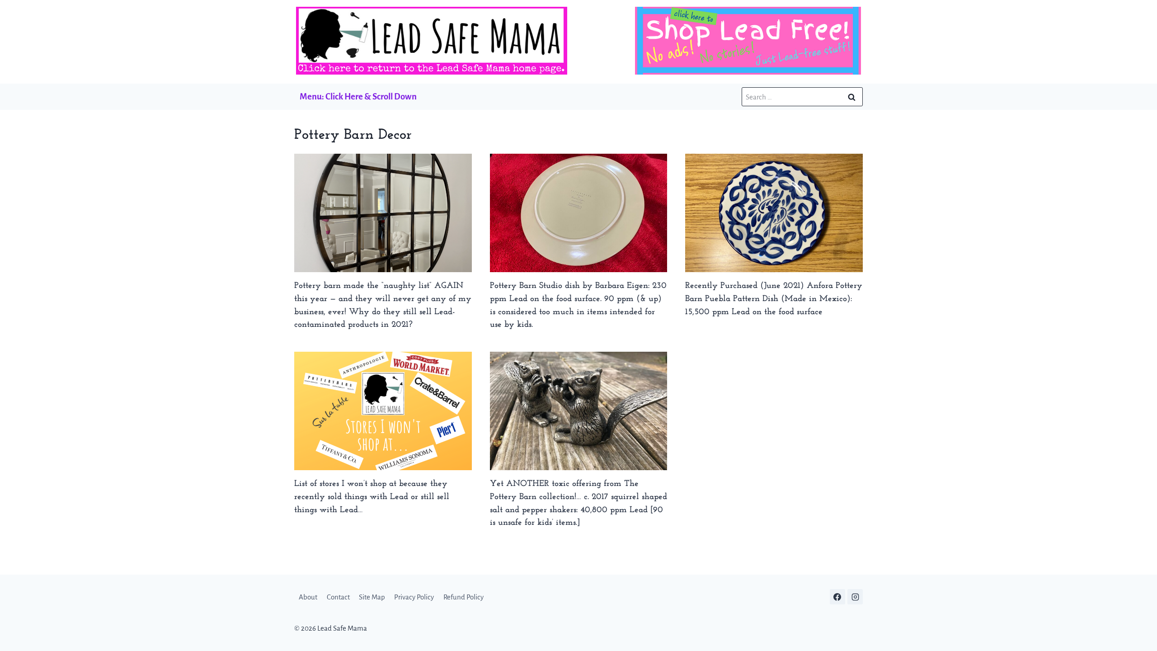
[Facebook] (837, 596)
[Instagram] (855, 596)
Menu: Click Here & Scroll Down (358, 96)
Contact (338, 597)
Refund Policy (463, 597)
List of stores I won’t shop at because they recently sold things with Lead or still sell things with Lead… (371, 497)
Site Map (372, 597)
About (308, 597)
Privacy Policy (414, 597)
